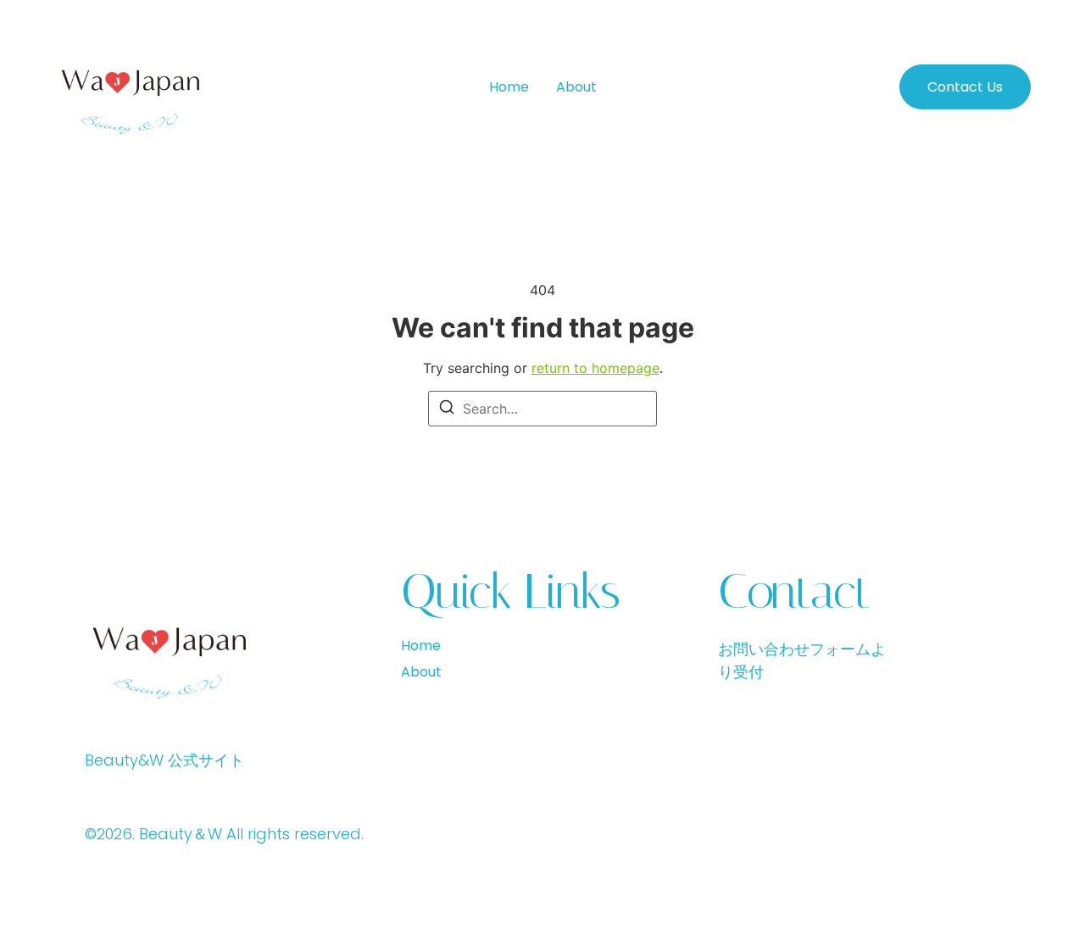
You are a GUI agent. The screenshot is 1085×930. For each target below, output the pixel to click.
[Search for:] (542, 408)
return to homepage (595, 367)
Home (509, 87)
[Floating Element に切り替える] (1023, 885)
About (576, 87)
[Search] (447, 409)
